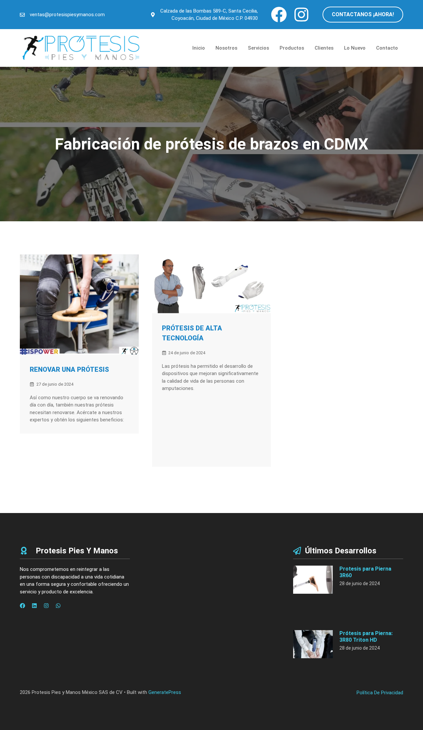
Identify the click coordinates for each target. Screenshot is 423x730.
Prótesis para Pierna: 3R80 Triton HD (366, 636)
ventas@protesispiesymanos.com (67, 15)
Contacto (387, 48)
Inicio (198, 48)
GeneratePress (164, 692)
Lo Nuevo (354, 48)
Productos (292, 48)
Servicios (258, 48)
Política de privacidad (380, 693)
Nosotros (226, 48)
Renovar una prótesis (69, 369)
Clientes (324, 48)
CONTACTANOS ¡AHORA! (363, 14)
